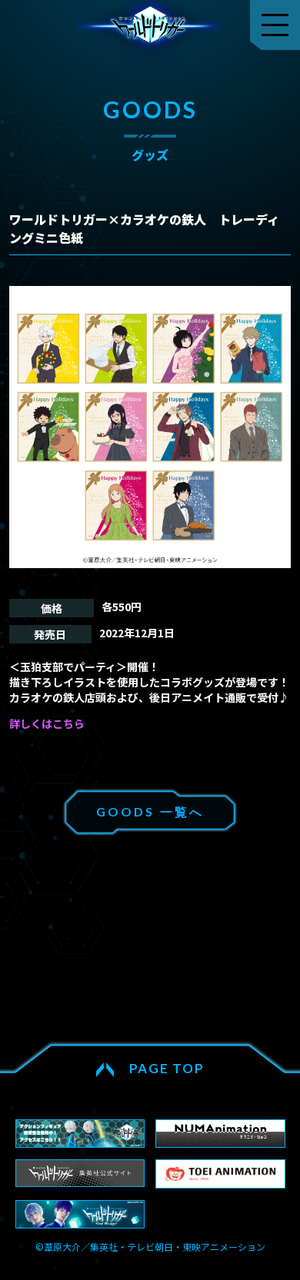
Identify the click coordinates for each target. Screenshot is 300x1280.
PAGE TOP (167, 1068)
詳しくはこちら (47, 723)
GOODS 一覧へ (150, 811)
